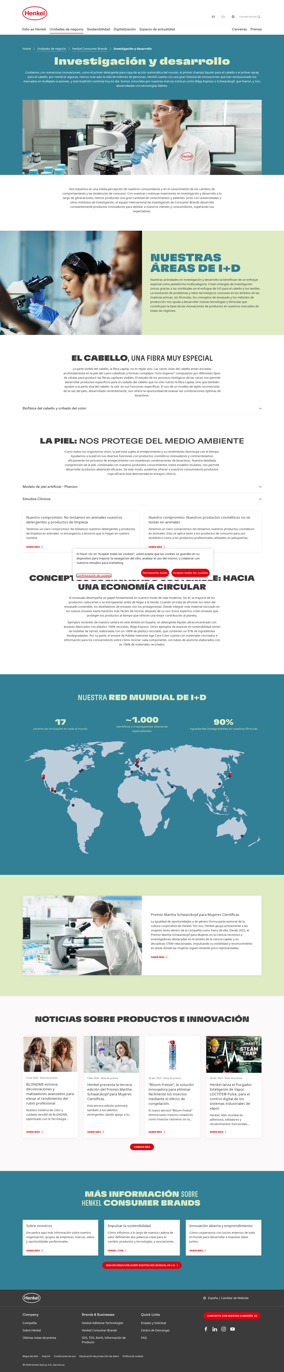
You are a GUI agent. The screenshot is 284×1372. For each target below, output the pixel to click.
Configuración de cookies (93, 575)
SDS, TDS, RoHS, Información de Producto (104, 1340)
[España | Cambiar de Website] (233, 16)
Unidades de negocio (66, 29)
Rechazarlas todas (155, 573)
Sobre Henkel (32, 1330)
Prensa (256, 29)
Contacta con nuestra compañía (230, 1316)
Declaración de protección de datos (99, 1356)
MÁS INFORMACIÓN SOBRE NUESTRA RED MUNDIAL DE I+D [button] (140, 1265)
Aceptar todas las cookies (190, 573)
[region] (143, 564)
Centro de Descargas (155, 1330)
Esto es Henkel (34, 29)
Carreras (239, 29)
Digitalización (125, 29)
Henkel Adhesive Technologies (102, 1323)
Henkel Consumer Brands (89, 49)
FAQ (144, 1338)
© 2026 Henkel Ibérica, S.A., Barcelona (43, 1365)
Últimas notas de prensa (39, 1338)
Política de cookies (133, 1356)
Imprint (46, 1356)
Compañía (30, 1323)
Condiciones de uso (65, 1356)
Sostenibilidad (98, 29)
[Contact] (213, 16)
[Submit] (258, 16)
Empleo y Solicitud (153, 1323)
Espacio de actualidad (157, 29)
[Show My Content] (223, 16)
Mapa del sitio (30, 1356)
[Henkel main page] (34, 13)
